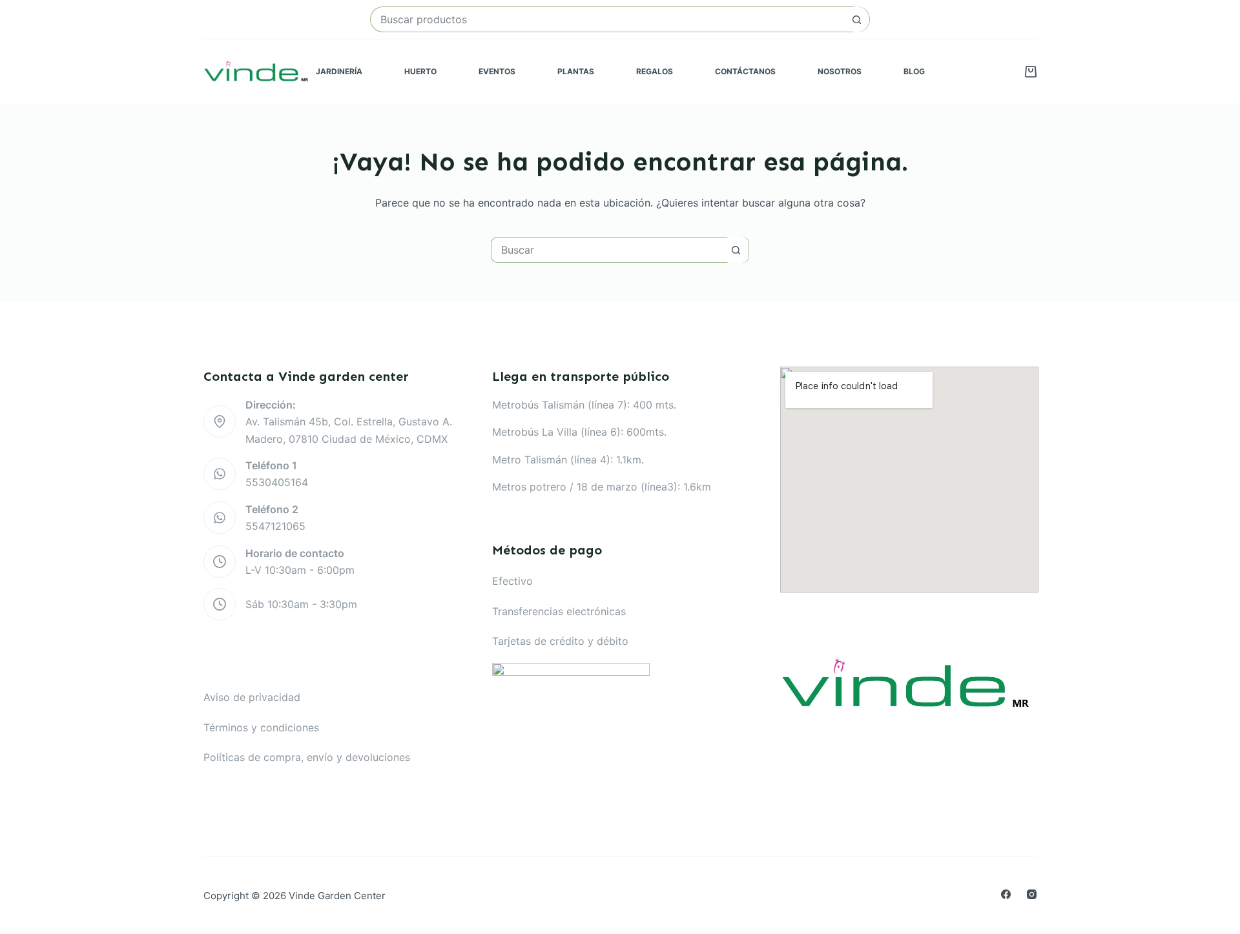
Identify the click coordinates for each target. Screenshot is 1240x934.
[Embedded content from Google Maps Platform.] (909, 480)
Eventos (497, 71)
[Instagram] (1032, 894)
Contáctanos (745, 71)
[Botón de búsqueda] (856, 19)
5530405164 (276, 482)
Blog (914, 71)
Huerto (420, 71)
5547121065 (275, 526)
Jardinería (339, 71)
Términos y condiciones (261, 727)
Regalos (654, 71)
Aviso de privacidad (251, 697)
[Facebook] (1006, 894)
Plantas (575, 71)
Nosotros (840, 71)
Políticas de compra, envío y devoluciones (306, 757)
